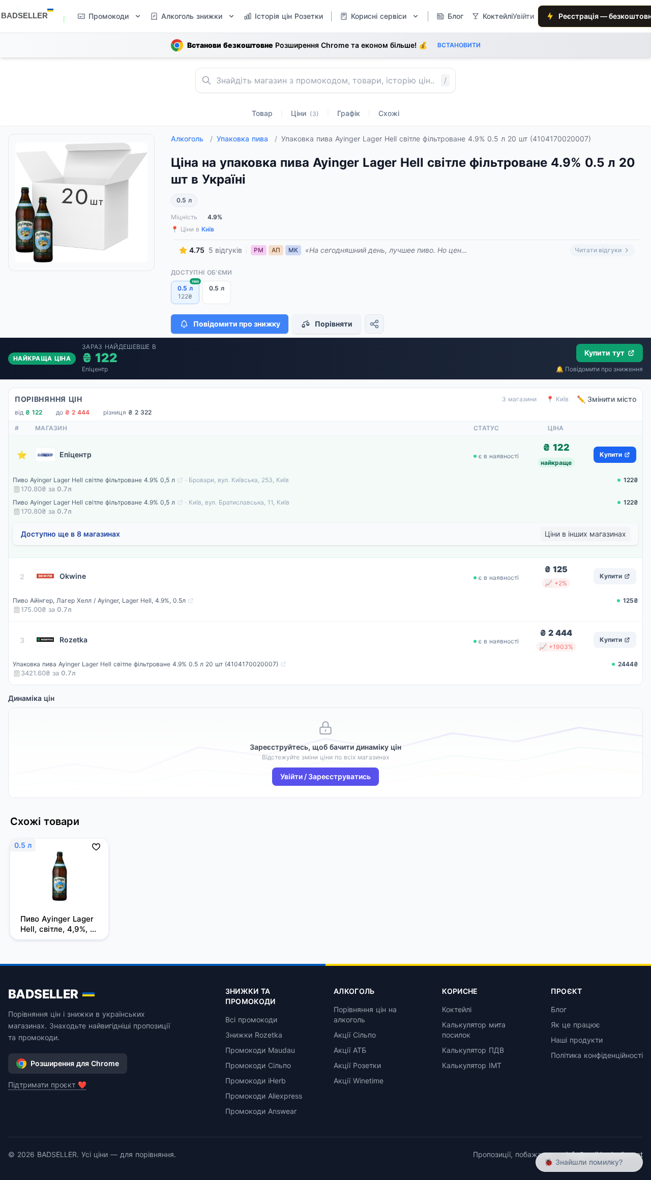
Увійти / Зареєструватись (325, 776)
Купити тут (604, 352)
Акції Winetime (358, 1080)
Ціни (305, 113)
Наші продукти (577, 1040)
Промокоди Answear (261, 1111)
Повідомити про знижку (236, 323)
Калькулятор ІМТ (471, 1065)
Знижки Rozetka (253, 1034)
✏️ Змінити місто (606, 399)
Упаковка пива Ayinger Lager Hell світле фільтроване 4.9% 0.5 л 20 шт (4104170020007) (145, 664)
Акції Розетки (357, 1065)
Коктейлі (456, 1009)
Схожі (388, 113)
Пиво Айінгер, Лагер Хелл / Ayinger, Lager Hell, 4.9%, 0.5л (99, 600)
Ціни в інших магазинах (585, 533)
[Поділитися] (374, 324)
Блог (559, 1009)
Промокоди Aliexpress (263, 1096)
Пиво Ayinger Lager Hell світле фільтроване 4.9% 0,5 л (94, 480)
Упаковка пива (247, 138)
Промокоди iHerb (255, 1080)
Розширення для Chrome (75, 1063)
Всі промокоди (251, 1019)
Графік (348, 113)
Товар (262, 113)
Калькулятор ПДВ (473, 1050)
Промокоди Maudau (260, 1050)
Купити (611, 454)
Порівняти (333, 323)
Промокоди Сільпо (258, 1065)
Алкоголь (192, 138)
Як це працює (575, 1024)
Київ (207, 229)
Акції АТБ (350, 1050)
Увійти (523, 16)
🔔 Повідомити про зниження (599, 369)
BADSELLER (43, 994)
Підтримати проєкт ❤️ (47, 1084)
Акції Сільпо (355, 1034)
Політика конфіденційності (597, 1055)
